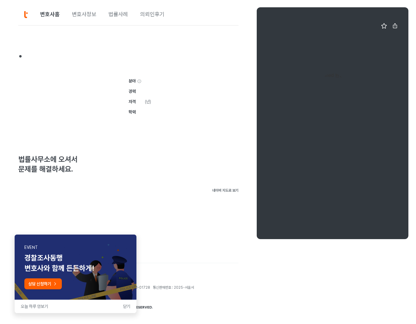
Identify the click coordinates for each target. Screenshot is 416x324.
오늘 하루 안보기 (34, 306)
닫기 (126, 306)
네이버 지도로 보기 (225, 190)
